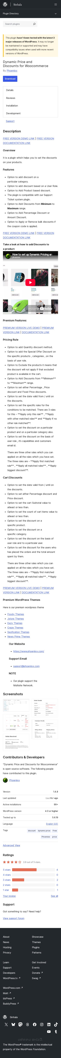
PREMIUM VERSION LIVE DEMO (21, 327)
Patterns (36, 952)
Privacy (7, 952)
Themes (36, 942)
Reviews (10, 98)
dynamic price (44, 831)
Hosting (7, 947)
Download (10, 78)
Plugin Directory (11, 13)
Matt (7, 993)
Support (10, 121)
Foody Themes (15, 614)
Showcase (37, 936)
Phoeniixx (12, 70)
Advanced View (11, 845)
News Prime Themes (18, 636)
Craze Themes (15, 627)
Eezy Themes (14, 623)
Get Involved (39, 962)
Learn (6, 962)
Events (36, 967)
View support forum (13, 918)
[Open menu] (56, 4)
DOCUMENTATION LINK (35, 332)
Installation (12, 105)
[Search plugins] (34, 24)
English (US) (52, 824)
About (6, 936)
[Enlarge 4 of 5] (54, 702)
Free (55, 831)
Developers (9, 972)
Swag (36, 978)
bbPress (9, 998)
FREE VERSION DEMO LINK (18, 138)
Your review (9, 895)
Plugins (36, 947)
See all (54, 895)
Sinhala (14, 1017)
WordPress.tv (12, 978)
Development (13, 113)
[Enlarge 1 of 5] (25, 702)
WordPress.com (13, 987)
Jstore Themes (15, 618)
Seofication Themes (18, 632)
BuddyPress (11, 1003)
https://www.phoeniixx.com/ (28, 651)
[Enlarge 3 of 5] (25, 737)
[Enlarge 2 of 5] (25, 718)
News (6, 942)
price (54, 837)
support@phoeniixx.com (26, 666)
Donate (37, 972)
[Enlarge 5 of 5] (54, 723)
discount (32, 831)
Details (9, 90)
